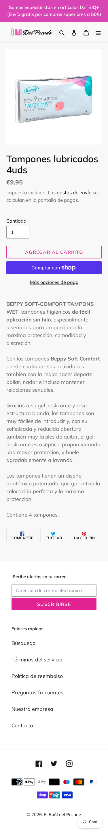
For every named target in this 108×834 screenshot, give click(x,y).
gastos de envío (74, 192)
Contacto (22, 725)
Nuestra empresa (32, 709)
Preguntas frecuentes (37, 692)
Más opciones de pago (54, 282)
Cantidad (16, 221)
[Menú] (98, 32)
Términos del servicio (37, 659)
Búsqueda (24, 643)
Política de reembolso (37, 676)
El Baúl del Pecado (62, 814)
